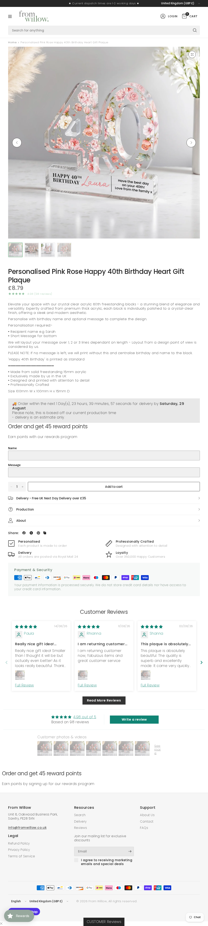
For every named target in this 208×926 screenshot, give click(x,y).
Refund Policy (19, 843)
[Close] (1, 924)
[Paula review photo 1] (20, 675)
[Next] (191, 142)
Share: (13, 533)
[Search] (195, 30)
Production (25, 509)
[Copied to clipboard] (44, 533)
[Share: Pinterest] (38, 533)
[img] (26, 626)
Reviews (80, 828)
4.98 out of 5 (84, 717)
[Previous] (17, 142)
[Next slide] (201, 662)
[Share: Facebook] (24, 533)
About (21, 520)
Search (80, 815)
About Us (147, 815)
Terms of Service (21, 856)
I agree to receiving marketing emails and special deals (106, 862)
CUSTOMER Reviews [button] (104, 921)
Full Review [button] (24, 685)
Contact (147, 821)
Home (12, 42)
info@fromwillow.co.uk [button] (27, 827)
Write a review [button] (134, 719)
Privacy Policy (19, 850)
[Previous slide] (6, 662)
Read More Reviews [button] (104, 700)
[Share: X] (31, 533)
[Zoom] (192, 54)
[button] (81, 888)
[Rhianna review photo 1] (83, 675)
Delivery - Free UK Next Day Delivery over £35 (51, 498)
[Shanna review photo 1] (146, 675)
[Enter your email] (130, 851)
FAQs (144, 828)
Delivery (80, 821)
